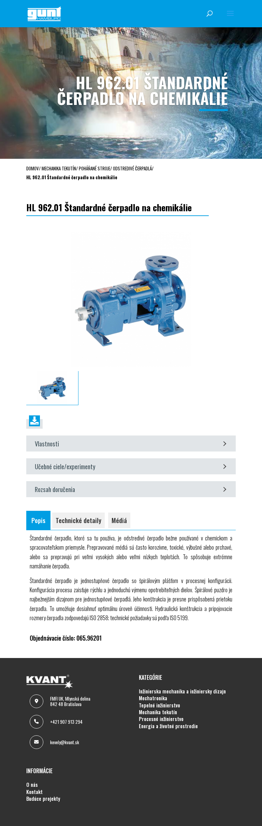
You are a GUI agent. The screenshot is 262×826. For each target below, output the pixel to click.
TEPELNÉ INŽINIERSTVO (159, 705)
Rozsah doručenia (55, 489)
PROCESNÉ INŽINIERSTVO (161, 719)
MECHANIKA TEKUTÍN (158, 712)
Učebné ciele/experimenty (65, 466)
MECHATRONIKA (153, 698)
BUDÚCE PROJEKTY (43, 799)
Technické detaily (78, 520)
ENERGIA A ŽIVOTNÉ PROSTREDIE (168, 726)
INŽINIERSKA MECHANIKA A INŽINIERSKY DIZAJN (182, 691)
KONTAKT (34, 792)
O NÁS (32, 785)
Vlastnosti (47, 443)
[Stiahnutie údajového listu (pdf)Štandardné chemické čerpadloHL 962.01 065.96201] (34, 424)
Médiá (119, 520)
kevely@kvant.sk (64, 742)
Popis (38, 520)
